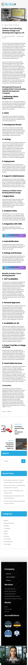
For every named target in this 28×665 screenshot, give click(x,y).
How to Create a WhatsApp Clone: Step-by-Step (13, 492)
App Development (9, 523)
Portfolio (6, 612)
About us (8, 574)
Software (6, 536)
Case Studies (8, 609)
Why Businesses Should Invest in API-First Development (14, 497)
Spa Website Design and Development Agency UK (9, 445)
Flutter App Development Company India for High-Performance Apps (14, 481)
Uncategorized (8, 541)
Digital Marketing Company (12, 596)
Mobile (6, 533)
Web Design (7, 544)
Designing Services (9, 594)
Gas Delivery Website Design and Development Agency (19, 430)
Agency (6, 520)
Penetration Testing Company (13, 599)
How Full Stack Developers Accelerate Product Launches (14, 502)
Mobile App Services (10, 591)
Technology (7, 539)
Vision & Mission (10, 577)
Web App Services (9, 589)
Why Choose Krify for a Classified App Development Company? (14, 486)
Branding (6, 526)
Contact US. (9, 406)
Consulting (7, 528)
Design (6, 531)
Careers (8, 580)
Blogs (6, 607)
